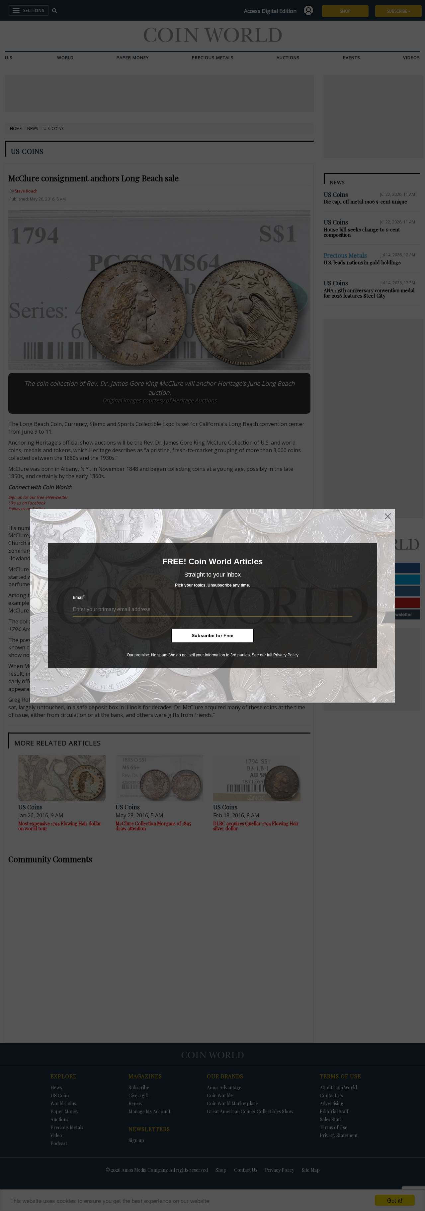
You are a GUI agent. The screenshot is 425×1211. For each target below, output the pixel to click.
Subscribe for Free (212, 635)
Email (79, 597)
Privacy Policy (285, 655)
